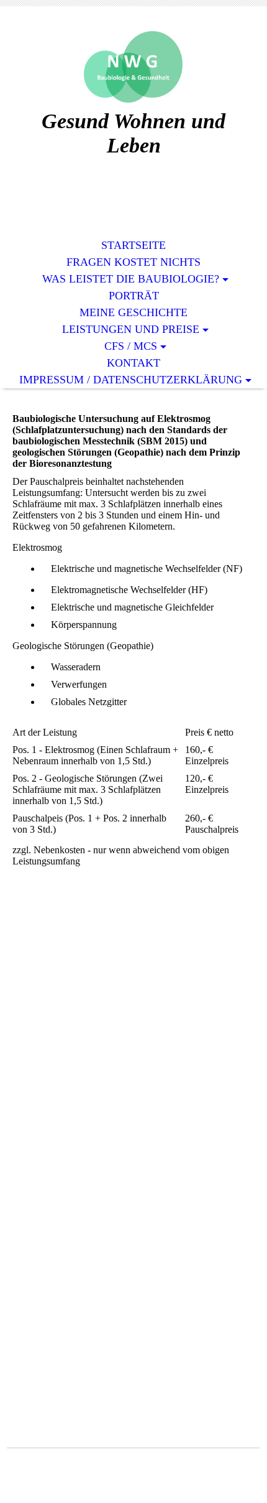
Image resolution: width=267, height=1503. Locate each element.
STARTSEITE (133, 245)
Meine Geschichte (133, 312)
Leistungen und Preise (130, 329)
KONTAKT (133, 363)
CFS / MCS (130, 346)
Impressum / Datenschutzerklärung (130, 379)
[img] (133, 67)
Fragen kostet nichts (133, 262)
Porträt (134, 295)
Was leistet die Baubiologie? (130, 279)
